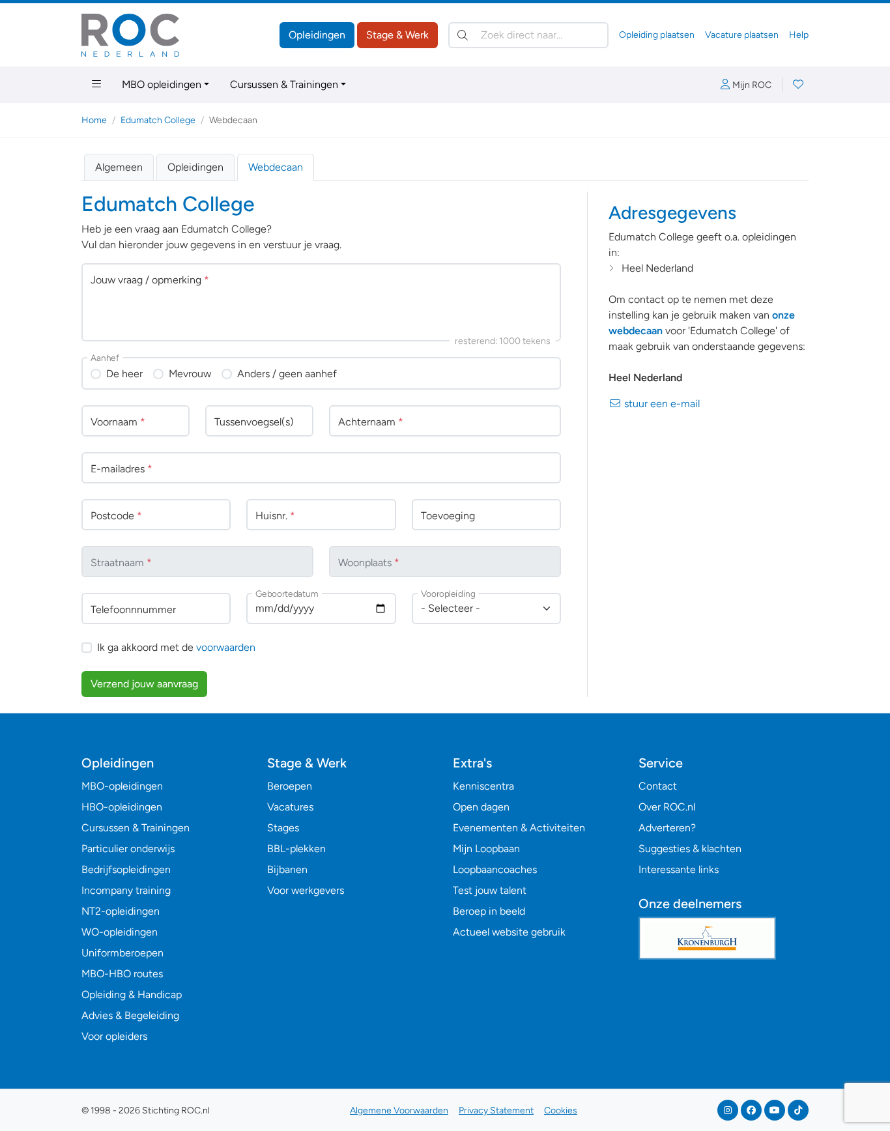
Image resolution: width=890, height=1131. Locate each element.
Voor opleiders (114, 1036)
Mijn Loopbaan (486, 848)
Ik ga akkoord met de (176, 647)
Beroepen (289, 786)
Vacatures (290, 807)
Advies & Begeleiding (130, 1015)
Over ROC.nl (667, 807)
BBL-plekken (296, 848)
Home (94, 120)
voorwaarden (225, 647)
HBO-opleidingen (121, 807)
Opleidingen (317, 35)
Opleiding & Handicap (131, 994)
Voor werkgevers (305, 890)
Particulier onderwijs (128, 848)
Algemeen (119, 167)
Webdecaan (275, 167)
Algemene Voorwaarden (399, 1110)
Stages (283, 828)
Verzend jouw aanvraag (144, 684)
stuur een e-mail (661, 403)
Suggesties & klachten (690, 848)
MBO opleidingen (161, 84)
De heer (124, 373)
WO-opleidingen (119, 932)
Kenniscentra (483, 786)
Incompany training (126, 890)
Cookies (560, 1110)
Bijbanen (287, 869)
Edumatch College (158, 120)
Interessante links (679, 869)
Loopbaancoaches (495, 869)
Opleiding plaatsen (657, 34)
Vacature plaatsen (742, 34)
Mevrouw (190, 373)
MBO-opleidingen (122, 786)
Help (799, 34)
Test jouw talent (489, 890)
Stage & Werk (397, 35)
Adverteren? (667, 828)
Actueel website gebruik (509, 932)
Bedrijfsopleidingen (126, 869)
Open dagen (481, 807)
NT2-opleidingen (120, 911)
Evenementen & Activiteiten (519, 828)
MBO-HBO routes (122, 973)
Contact (658, 786)
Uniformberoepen (122, 953)
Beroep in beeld (489, 911)
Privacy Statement (496, 1110)
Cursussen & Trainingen (284, 84)
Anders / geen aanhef (287, 373)
